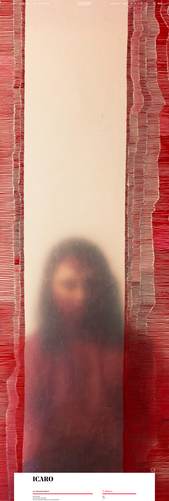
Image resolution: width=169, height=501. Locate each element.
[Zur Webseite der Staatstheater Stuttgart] (161, 3)
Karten (14, 3)
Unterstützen (115, 3)
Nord (103, 498)
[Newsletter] (142, 3)
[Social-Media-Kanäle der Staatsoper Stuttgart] (135, 3)
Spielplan (7, 3)
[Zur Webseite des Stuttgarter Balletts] (148, 3)
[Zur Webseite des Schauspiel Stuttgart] (154, 3)
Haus (28, 3)
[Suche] (138, 3)
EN (131, 3)
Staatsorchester (43, 3)
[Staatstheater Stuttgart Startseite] (85, 3)
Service (21, 3)
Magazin (125, 3)
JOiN (34, 3)
